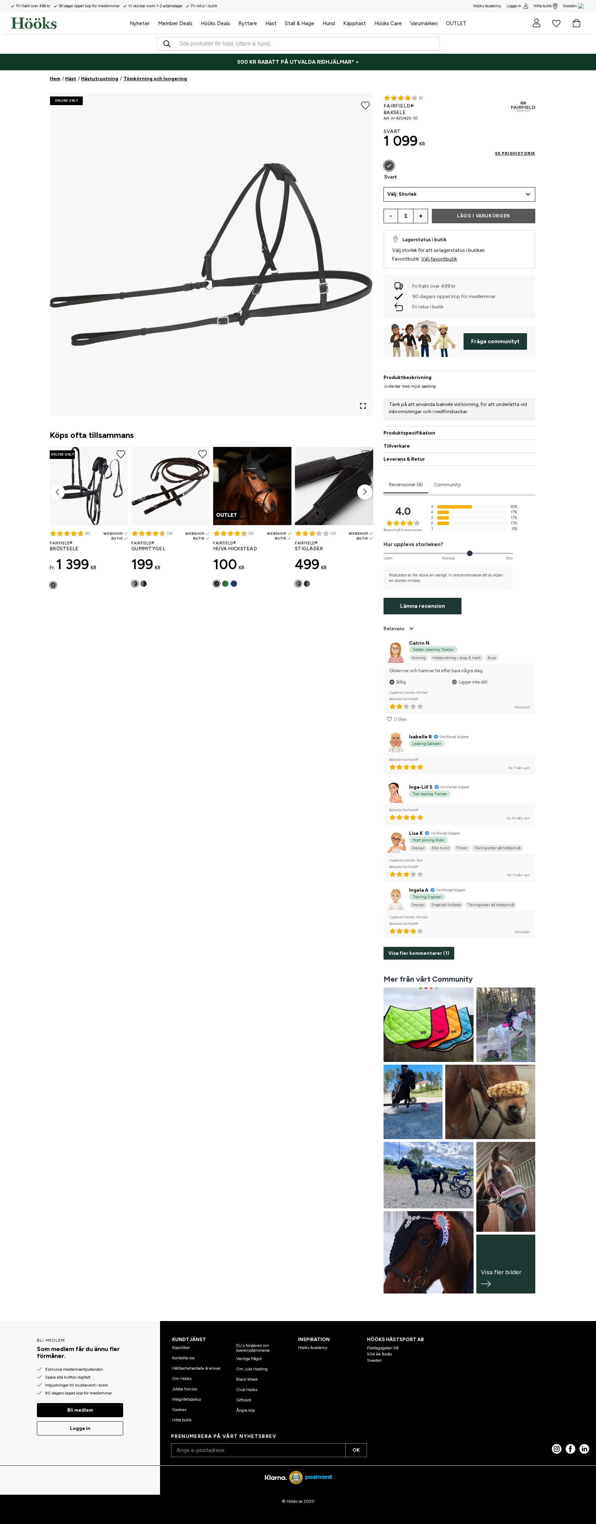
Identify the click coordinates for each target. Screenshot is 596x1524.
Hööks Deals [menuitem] (215, 23)
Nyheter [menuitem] (140, 23)
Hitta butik (543, 6)
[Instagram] (557, 1449)
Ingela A (418, 890)
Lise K (416, 833)
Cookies (179, 1409)
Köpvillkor (181, 1347)
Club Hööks (246, 1389)
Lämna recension (422, 606)
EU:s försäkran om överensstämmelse (253, 1348)
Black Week (247, 1379)
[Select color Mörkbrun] (134, 583)
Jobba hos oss (184, 1389)
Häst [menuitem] (271, 23)
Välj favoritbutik (439, 259)
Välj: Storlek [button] (402, 194)
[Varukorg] (576, 23)
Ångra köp (245, 1410)
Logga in (514, 6)
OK (356, 1450)
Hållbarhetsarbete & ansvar (196, 1368)
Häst (70, 79)
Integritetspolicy (186, 1399)
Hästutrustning (99, 79)
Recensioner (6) (406, 485)
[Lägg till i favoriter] (365, 105)
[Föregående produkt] (57, 492)
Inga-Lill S (421, 787)
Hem (55, 79)
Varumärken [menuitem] (424, 23)
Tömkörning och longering (155, 79)
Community (447, 485)
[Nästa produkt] (364, 492)
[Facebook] (570, 1449)
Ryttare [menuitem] (247, 23)
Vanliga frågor (249, 1358)
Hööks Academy (312, 1347)
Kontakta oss (183, 1358)
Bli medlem (80, 1410)
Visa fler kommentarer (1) (418, 953)
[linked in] (584, 1449)
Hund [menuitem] (328, 23)
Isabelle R (420, 737)
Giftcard (243, 1400)
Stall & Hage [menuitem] (299, 23)
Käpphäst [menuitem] (354, 23)
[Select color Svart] (53, 585)
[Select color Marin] (233, 583)
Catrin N (419, 643)
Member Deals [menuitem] (175, 23)
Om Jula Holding (252, 1369)
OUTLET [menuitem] (456, 23)
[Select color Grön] (225, 583)
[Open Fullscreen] (363, 406)
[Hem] (68, 23)
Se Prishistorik (515, 153)
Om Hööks (181, 1378)
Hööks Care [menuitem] (388, 23)
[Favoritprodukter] (556, 23)
